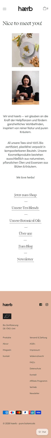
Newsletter (25, 259)
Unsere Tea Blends (25, 207)
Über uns (25, 233)
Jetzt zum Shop (25, 195)
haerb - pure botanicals (23, 423)
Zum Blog (25, 246)
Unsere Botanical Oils (25, 220)
